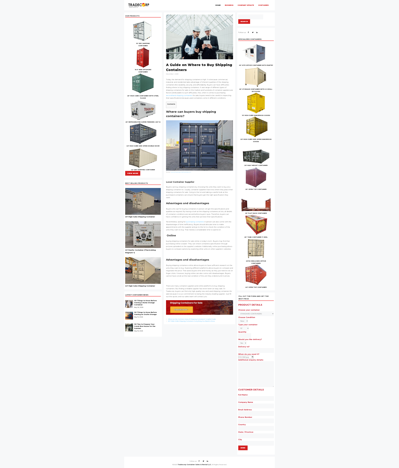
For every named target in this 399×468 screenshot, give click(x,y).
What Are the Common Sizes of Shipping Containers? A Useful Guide (192, 319)
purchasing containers (195, 222)
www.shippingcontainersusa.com (181, 172)
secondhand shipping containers (179, 95)
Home (218, 5)
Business (229, 5)
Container (263, 5)
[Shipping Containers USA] (138, 5)
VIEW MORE (132, 173)
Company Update (246, 5)
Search (244, 21)
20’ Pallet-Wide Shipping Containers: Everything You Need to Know (191, 321)
